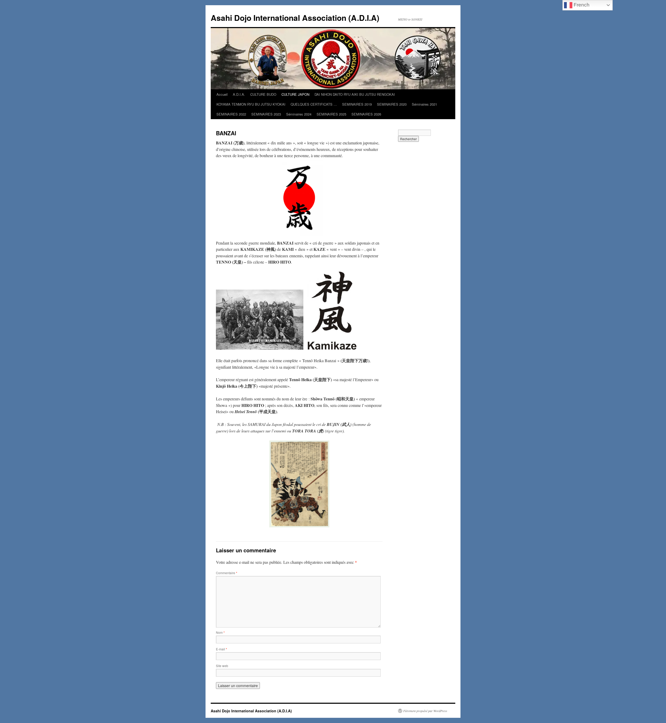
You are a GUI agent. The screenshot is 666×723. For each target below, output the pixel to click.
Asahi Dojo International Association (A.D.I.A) (295, 17)
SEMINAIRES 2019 (357, 104)
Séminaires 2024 (298, 114)
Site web (222, 665)
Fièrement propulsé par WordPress (425, 711)
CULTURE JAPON (295, 94)
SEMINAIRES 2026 (366, 114)
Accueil (222, 94)
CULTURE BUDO (263, 94)
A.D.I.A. (239, 94)
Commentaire (226, 573)
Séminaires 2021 (424, 104)
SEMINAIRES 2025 (331, 114)
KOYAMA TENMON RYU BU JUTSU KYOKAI (250, 104)
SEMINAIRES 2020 (392, 104)
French (581, 5)
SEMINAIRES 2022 (231, 114)
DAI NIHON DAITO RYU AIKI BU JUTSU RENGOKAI (355, 94)
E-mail (221, 649)
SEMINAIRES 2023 (266, 114)
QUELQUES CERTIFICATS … (314, 104)
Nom (220, 632)
